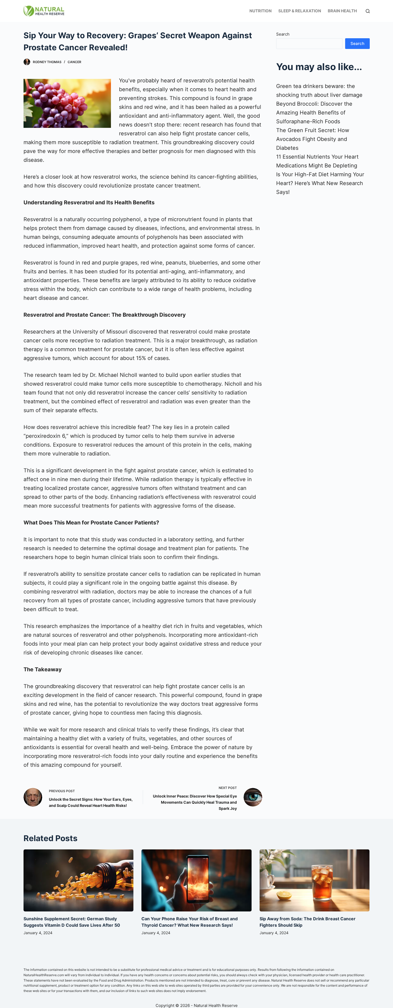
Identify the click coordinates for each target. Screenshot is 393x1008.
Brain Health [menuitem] (342, 10)
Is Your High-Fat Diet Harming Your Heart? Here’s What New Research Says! (320, 183)
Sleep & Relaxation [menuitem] (299, 10)
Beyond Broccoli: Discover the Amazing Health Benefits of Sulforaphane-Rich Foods (314, 113)
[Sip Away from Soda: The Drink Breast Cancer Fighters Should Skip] (315, 880)
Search (283, 34)
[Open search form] (368, 11)
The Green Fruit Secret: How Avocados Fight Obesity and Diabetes (312, 139)
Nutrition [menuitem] (260, 10)
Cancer (74, 62)
